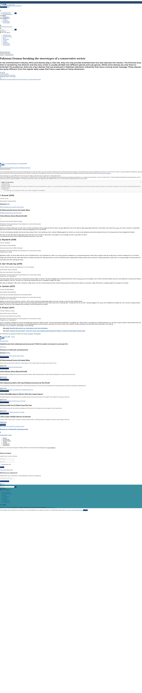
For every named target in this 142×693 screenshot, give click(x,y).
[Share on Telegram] (2, 165)
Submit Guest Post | (9, 4)
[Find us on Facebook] (0, 4)
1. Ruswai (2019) (5, 183)
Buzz (4, 15)
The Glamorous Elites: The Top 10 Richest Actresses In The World (25, 383)
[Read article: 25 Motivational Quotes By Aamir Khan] (71, 207)
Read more (3, 365)
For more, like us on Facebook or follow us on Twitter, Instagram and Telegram (24, 190)
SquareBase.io (51, 447)
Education (6, 17)
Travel (5, 18)
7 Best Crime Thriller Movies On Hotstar (15, 416)
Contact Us (6, 443)
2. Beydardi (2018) (5, 185)
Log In (3, 484)
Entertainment (7, 14)
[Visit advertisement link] (5, 52)
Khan (1, 322)
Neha (3, 72)
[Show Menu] (0, 25)
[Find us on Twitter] (3, 4)
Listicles (13, 75)
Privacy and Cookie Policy (74, 510)
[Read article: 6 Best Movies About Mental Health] (71, 213)
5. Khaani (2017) (5, 189)
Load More (3, 423)
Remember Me (6, 464)
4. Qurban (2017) (5, 187)
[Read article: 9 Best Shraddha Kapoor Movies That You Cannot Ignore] (71, 389)
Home (2, 54)
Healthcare (6, 21)
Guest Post (6, 439)
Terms (5, 442)
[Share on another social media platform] (0, 166)
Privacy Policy (7, 441)
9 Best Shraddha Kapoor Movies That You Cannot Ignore (21, 394)
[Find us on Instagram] (1, 4)
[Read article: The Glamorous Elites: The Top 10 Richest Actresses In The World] (71, 378)
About (5, 438)
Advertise (4, 7)
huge (76, 235)
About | (5, 2)
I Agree (85, 510)
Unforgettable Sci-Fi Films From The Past (16, 405)
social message (106, 173)
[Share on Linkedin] (0, 165)
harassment (81, 279)
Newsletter (6, 445)
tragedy (117, 228)
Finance (5, 20)
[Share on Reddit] (3, 165)
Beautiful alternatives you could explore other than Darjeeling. (29, 328)
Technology (6, 22)
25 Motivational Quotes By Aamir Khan (15, 210)
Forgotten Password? (6, 470)
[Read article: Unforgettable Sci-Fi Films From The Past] (71, 401)
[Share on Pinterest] (1, 165)
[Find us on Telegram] (5, 4)
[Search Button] (15, 13)
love (8, 325)
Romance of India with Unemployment (14, 429)
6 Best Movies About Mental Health (13, 216)
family (101, 303)
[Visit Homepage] (11, 5)
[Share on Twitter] (26, 163)
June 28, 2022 (4, 74)
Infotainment (7, 13)
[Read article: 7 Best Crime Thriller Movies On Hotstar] (71, 412)
